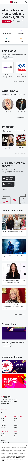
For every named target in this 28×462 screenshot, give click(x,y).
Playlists (3, 427)
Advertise (3, 435)
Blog (2, 438)
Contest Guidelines (5, 442)
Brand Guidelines (5, 440)
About (2, 433)
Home (15, 435)
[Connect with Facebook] (1, 412)
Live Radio (3, 421)
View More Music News (19, 314)
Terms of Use (16, 457)
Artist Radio (3, 425)
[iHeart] (14, 2)
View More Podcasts (20, 153)
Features (16, 421)
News (15, 418)
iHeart (2, 418)
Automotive (16, 433)
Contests (16, 425)
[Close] (26, 445)
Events (15, 423)
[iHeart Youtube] (13, 412)
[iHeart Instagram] (9, 412)
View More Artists (21, 117)
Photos (15, 427)
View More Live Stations (19, 81)
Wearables (16, 438)
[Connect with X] (5, 412)
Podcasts (3, 423)
